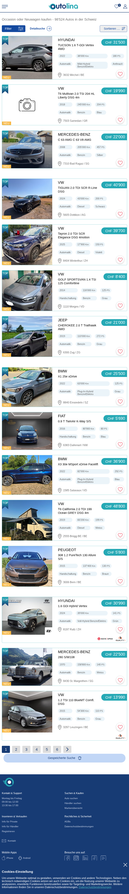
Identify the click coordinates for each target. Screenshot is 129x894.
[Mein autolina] (125, 6)
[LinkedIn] (85, 858)
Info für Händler (10, 826)
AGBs (67, 821)
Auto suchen (71, 798)
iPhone (9, 858)
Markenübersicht (73, 808)
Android (26, 858)
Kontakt (12, 840)
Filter (8, 28)
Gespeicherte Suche (61, 758)
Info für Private (9, 821)
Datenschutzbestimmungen (95, 887)
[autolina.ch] (63, 6)
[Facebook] (67, 858)
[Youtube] (76, 858)
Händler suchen (72, 803)
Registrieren (8, 831)
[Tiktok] (94, 858)
